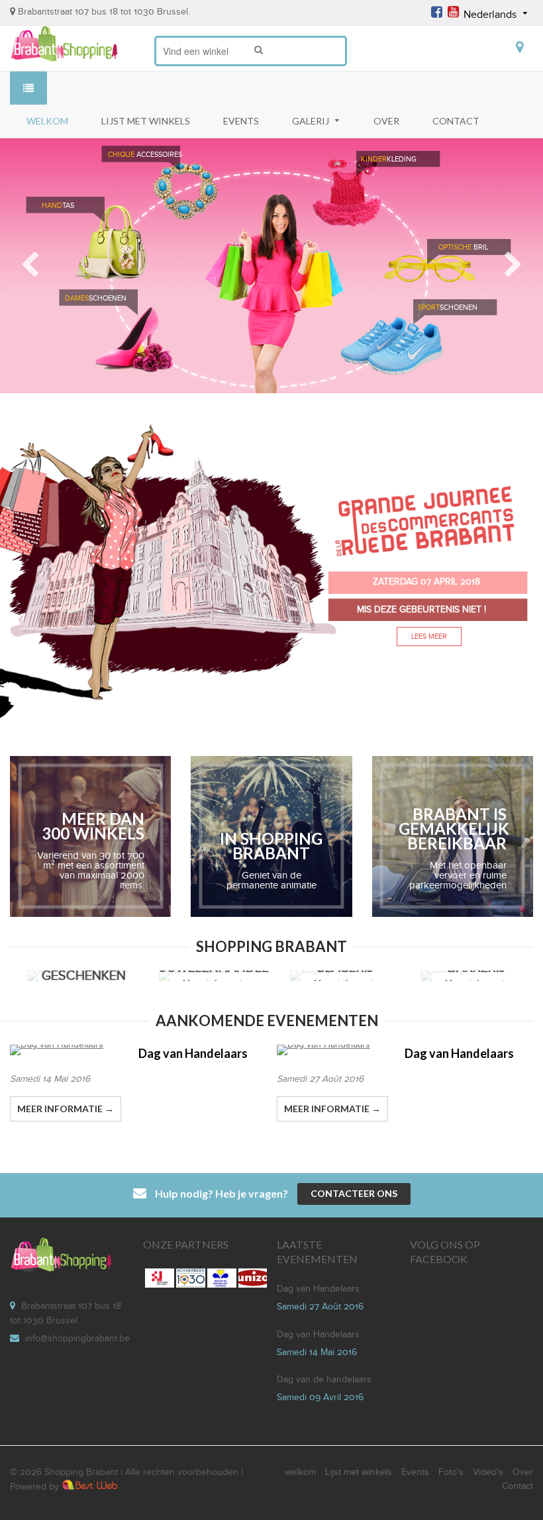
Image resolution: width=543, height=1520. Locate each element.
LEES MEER (429, 636)
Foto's (451, 1472)
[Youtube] (453, 14)
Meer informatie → (332, 1108)
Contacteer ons (354, 1193)
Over (523, 1472)
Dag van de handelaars (324, 1379)
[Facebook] (436, 14)
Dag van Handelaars (459, 1053)
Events (415, 1472)
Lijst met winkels (358, 1472)
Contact (517, 1486)
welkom (300, 1472)
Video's (488, 1472)
